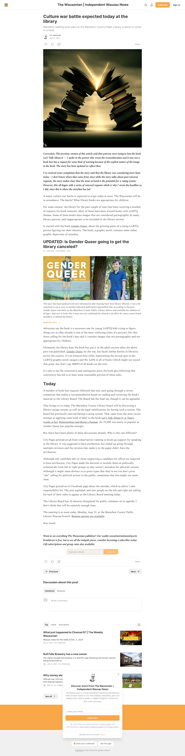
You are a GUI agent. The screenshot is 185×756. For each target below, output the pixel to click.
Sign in (176, 5)
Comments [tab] (49, 591)
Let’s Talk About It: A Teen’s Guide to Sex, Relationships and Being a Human (88, 420)
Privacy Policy (113, 727)
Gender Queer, (74, 352)
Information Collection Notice (92, 727)
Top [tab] (46, 624)
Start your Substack (85, 743)
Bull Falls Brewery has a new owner (65, 654)
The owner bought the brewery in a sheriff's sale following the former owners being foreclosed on (79, 659)
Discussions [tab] (64, 624)
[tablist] (55, 591)
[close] (118, 674)
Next (133, 571)
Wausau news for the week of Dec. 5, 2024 (63, 639)
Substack (79, 750)
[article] (92, 639)
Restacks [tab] (61, 591)
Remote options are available (88, 516)
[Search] (145, 5)
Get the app (105, 743)
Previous (53, 571)
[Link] (39, 384)
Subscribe (163, 5)
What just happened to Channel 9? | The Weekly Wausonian (73, 634)
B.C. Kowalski (55, 35)
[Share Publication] (151, 5)
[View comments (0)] (52, 44)
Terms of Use (105, 724)
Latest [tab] (53, 624)
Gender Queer (79, 226)
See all (48, 696)
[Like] (46, 44)
